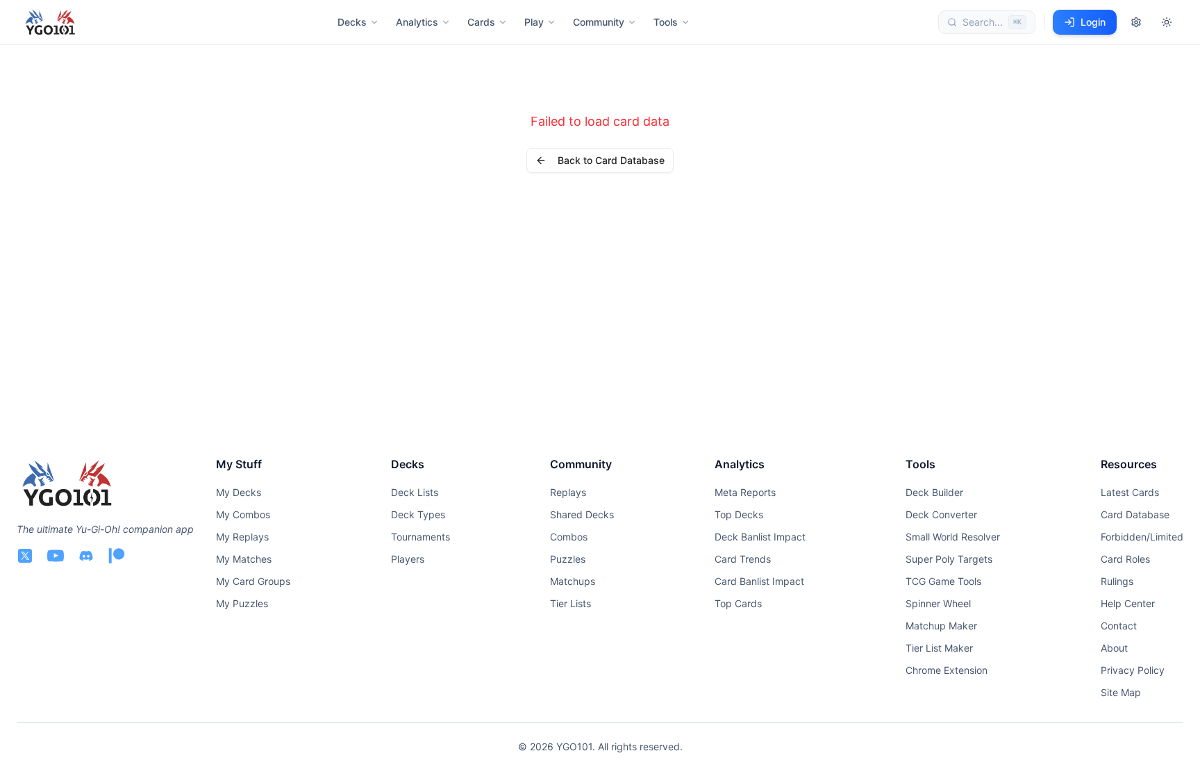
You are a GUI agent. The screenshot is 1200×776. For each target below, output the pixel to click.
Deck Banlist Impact (760, 537)
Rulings (1117, 581)
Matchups (572, 581)
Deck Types (418, 514)
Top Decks (739, 514)
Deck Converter (941, 514)
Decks (352, 22)
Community (598, 22)
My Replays (242, 537)
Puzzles (567, 559)
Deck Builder (934, 492)
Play (534, 22)
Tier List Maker (939, 648)
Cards (481, 22)
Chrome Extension (947, 670)
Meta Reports (745, 492)
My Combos (243, 514)
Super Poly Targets (949, 559)
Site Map (1121, 692)
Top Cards (738, 603)
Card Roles (1125, 559)
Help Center (1128, 603)
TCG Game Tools (943, 581)
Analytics (417, 22)
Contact (1119, 625)
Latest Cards (1130, 492)
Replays (568, 492)
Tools (665, 22)
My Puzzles (242, 603)
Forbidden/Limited (1142, 537)
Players (407, 559)
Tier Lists (570, 603)
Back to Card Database (611, 160)
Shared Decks (582, 514)
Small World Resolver (953, 537)
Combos (569, 537)
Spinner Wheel (938, 603)
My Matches (244, 559)
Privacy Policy (1133, 670)
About (1114, 648)
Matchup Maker (941, 625)
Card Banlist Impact (759, 581)
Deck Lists (414, 492)
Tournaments (420, 537)
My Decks (238, 492)
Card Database (1135, 514)
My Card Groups (253, 581)
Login (1093, 22)
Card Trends (743, 559)
